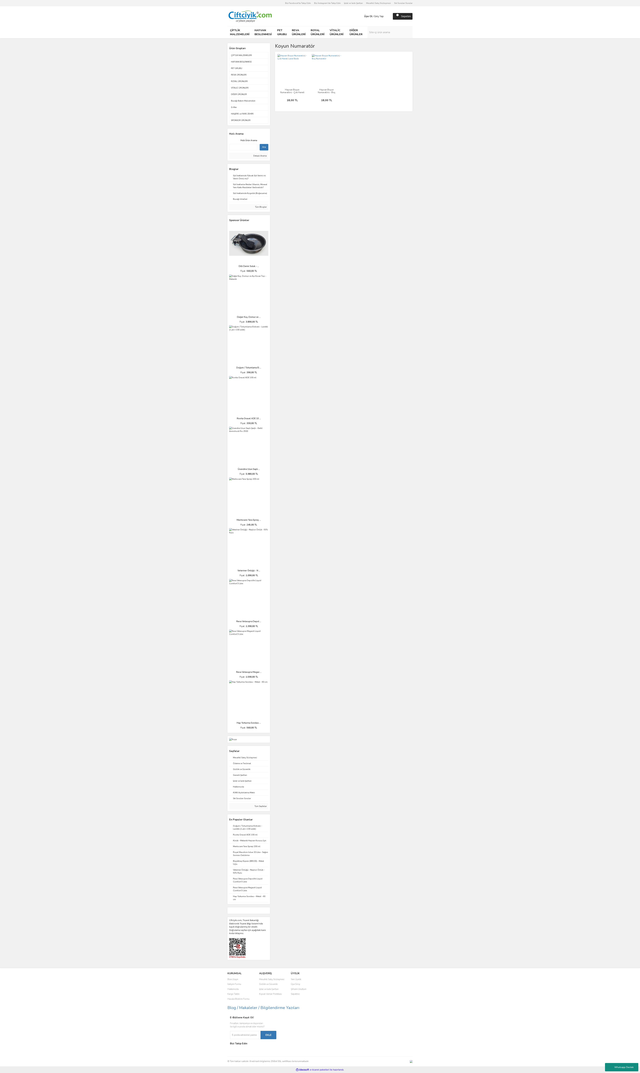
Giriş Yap (379, 16)
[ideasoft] (302, 1069)
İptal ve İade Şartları (353, 3)
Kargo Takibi (234, 994)
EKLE (269, 1035)
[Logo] (250, 16)
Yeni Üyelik (296, 979)
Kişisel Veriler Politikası (270, 994)
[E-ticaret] (319, 1069)
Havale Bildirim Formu (239, 999)
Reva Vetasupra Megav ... (249, 672)
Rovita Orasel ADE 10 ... (249, 418)
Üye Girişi (295, 984)
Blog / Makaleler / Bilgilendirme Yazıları (263, 1007)
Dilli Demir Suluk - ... (249, 266)
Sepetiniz (295, 994)
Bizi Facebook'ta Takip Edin (298, 3)
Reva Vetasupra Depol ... (248, 621)
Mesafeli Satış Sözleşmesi (378, 3)
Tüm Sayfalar (260, 806)
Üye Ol (368, 16)
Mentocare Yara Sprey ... (249, 520)
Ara (264, 147)
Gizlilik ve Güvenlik (268, 984)
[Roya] (233, 739)
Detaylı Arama (260, 155)
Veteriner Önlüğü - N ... (249, 570)
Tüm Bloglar (260, 207)
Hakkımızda (233, 989)
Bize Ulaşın (233, 979)
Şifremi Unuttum (298, 989)
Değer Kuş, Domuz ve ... (248, 317)
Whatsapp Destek (624, 1067)
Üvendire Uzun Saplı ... (249, 469)
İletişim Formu (234, 984)
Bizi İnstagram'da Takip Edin (327, 3)
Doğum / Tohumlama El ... (248, 367)
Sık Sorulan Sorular (403, 3)
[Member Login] (361, 16)
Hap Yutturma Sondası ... (249, 722)
